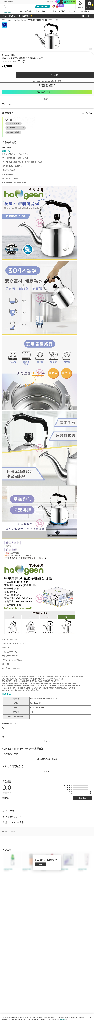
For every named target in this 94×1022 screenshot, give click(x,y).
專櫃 (49, 11)
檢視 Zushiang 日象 (13, 822)
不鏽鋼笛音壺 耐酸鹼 (13, 132)
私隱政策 (63, 1020)
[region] (47, 1018)
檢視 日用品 (8, 811)
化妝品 (36, 11)
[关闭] (90, 1017)
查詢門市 (52, 2)
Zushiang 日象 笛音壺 (13, 123)
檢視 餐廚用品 (9, 817)
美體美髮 (62, 11)
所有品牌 (83, 11)
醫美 (43, 11)
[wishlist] (19, 61)
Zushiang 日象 (8, 55)
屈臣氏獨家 (19, 11)
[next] (74, 11)
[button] (89, 5)
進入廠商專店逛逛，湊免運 (47, 92)
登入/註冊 (39, 864)
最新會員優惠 (7, 13)
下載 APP (46, 2)
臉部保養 (28, 11)
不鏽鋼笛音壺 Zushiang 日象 (15, 128)
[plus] (12, 75)
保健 (54, 11)
